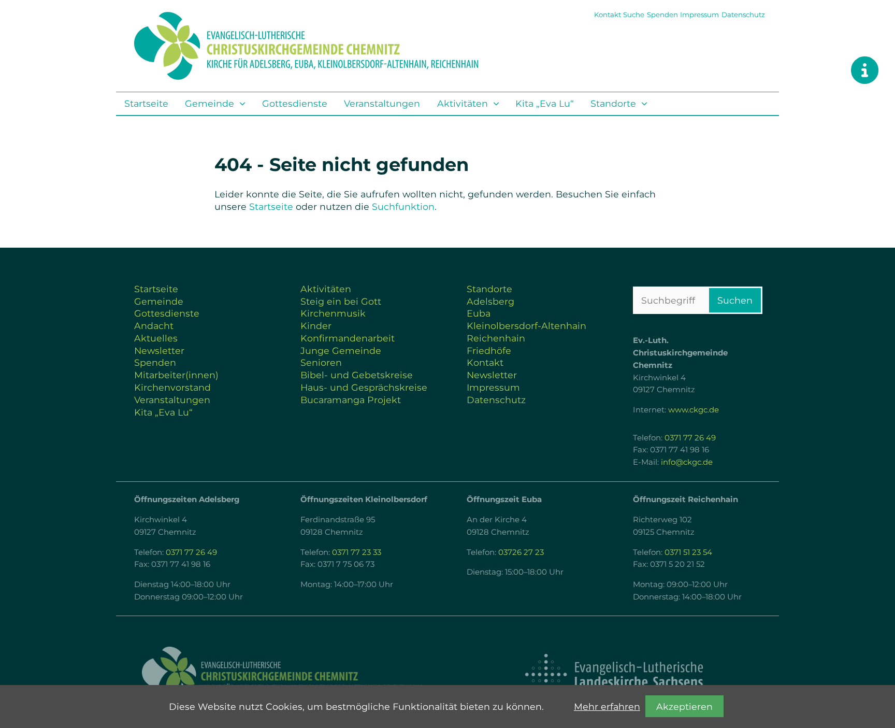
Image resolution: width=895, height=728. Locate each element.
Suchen (735, 300)
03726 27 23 (521, 552)
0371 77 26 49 (690, 437)
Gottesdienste (294, 103)
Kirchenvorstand (172, 387)
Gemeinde (209, 103)
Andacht (154, 325)
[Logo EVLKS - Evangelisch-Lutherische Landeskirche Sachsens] (614, 674)
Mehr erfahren (607, 706)
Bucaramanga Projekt (350, 399)
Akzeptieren (684, 706)
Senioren (321, 362)
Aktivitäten (462, 103)
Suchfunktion (403, 206)
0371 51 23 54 (688, 552)
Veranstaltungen (382, 103)
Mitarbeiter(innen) (176, 374)
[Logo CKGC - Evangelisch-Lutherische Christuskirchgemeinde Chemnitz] (282, 674)
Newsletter (159, 350)
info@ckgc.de (687, 462)
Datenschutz (743, 14)
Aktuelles (156, 338)
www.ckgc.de (693, 410)
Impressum (699, 14)
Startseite (146, 103)
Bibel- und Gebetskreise (356, 374)
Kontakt (607, 14)
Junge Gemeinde (340, 350)
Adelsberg (490, 301)
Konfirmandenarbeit (347, 338)
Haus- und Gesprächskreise (363, 387)
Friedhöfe (489, 350)
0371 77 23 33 (356, 552)
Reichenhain (496, 338)
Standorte (613, 103)
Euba (478, 313)
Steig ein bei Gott (340, 301)
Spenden (662, 14)
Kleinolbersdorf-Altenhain (526, 325)
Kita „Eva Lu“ (544, 103)
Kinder (315, 325)
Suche (633, 14)
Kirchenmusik (333, 313)
